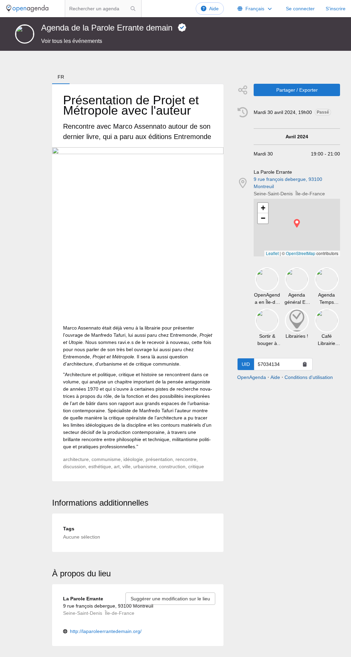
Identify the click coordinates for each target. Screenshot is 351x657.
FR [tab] (61, 77)
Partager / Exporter (297, 90)
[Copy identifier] (305, 364)
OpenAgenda (251, 377)
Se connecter (300, 8)
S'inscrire (336, 8)
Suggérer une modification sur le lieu (170, 598)
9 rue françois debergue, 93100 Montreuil (288, 182)
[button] (297, 223)
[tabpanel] (137, 282)
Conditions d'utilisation (309, 377)
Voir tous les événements (71, 41)
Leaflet (272, 253)
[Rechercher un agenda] (133, 8)
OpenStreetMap (300, 253)
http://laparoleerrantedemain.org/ (106, 631)
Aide (214, 8)
